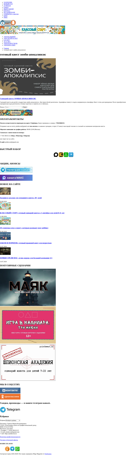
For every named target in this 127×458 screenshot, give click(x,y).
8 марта (6, 7)
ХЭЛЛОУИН (8, 2)
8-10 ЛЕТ (7, 40)
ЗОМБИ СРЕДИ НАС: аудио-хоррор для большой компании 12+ (26, 258)
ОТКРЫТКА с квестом (11, 14)
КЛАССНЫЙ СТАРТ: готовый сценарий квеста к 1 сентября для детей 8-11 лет (32, 213)
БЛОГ (6, 15)
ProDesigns (48, 454)
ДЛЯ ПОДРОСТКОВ (10, 43)
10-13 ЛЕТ (7, 42)
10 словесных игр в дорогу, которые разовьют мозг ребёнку (24, 228)
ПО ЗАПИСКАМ (9, 12)
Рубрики (2, 420)
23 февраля (7, 5)
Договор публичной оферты (9, 440)
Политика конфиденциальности (10, 437)
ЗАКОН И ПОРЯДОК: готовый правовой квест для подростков (26, 243)
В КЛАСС (7, 10)
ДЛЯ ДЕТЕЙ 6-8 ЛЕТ (11, 38)
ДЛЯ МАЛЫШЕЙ (9, 37)
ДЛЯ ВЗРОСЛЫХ (9, 45)
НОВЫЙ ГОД (8, 4)
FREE (5, 17)
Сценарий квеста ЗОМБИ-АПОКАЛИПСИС (18, 99)
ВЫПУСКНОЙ (9, 9)
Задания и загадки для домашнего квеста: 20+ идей (21, 198)
